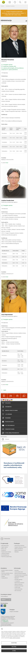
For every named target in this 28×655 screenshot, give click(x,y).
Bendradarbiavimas (5, 555)
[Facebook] (2, 606)
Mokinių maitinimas (19, 550)
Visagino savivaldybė (14, 611)
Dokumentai (8, 406)
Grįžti (4, 390)
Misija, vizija (3, 548)
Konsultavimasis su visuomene (21, 575)
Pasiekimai (8, 418)
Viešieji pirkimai (4, 577)
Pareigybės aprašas (7, 64)
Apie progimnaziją (5, 545)
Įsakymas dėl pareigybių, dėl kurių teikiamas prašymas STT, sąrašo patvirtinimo (12, 68)
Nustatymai (14, 642)
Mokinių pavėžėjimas (19, 548)
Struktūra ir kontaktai (10, 6)
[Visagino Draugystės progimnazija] (3, 2)
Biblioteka (17, 551)
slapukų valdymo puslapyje (14, 637)
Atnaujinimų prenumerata (12, 432)
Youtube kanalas (10, 425)
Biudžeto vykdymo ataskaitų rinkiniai (7, 571)
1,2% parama (8, 414)
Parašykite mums (9, 429)
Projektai (7, 403)
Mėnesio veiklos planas (11, 410)
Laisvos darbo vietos (19, 571)
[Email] (5, 606)
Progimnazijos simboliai (6, 551)
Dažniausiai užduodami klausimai (19, 577)
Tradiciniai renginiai (5, 553)
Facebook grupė (9, 421)
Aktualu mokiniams (18, 584)
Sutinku (14, 650)
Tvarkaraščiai (7, 538)
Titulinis (2, 6)
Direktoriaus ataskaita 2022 (9, 66)
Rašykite (3, 599)
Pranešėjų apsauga (18, 579)
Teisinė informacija (18, 589)
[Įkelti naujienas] (9, 2)
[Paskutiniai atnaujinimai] (15, 2)
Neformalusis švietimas (19, 545)
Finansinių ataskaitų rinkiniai (7, 573)
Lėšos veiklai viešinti (5, 574)
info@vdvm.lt (5, 621)
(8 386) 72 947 (5, 620)
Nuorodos (17, 570)
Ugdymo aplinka (4, 547)
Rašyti (7, 162)
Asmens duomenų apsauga (20, 573)
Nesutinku (14, 646)
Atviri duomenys (18, 590)
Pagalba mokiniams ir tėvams (20, 547)
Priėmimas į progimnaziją (6, 556)
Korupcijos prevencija (19, 585)
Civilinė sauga (17, 587)
